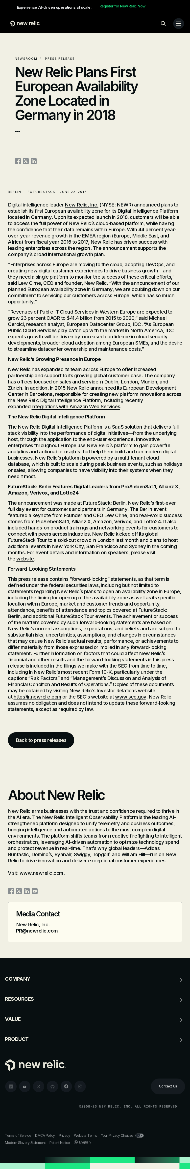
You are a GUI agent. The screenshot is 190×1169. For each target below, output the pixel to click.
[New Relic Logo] (24, 23)
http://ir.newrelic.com (37, 697)
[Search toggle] (163, 24)
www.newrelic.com (41, 873)
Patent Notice (59, 1142)
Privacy (64, 1135)
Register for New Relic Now (122, 6)
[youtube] (25, 1086)
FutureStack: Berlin (104, 503)
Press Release (60, 58)
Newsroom (26, 58)
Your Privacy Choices (117, 1135)
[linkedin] (11, 1086)
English (85, 1142)
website (25, 559)
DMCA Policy (45, 1135)
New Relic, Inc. (81, 205)
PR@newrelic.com (37, 931)
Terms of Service (18, 1135)
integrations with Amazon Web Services (76, 406)
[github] (52, 1086)
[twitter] (39, 1086)
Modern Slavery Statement (25, 1142)
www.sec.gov (130, 697)
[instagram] (80, 1086)
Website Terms (85, 1135)
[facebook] (66, 1086)
